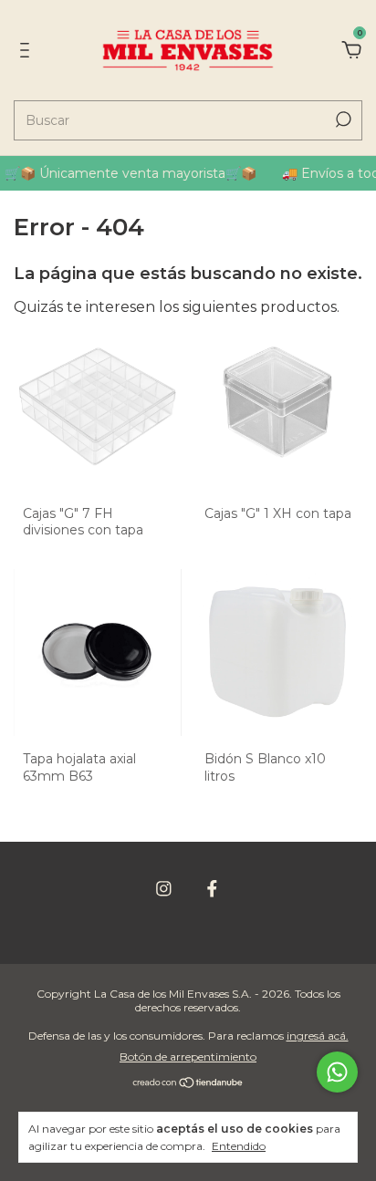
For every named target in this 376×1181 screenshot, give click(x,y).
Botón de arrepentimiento (188, 1056)
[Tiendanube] (188, 1084)
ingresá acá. (318, 1035)
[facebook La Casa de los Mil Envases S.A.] (212, 888)
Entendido (239, 1146)
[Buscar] (342, 119)
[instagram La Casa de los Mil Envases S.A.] (163, 888)
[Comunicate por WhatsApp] (337, 1072)
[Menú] (28, 50)
